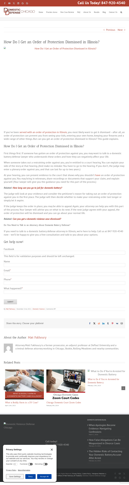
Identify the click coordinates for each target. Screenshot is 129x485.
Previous (110, 29)
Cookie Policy (86, 473)
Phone (7, 279)
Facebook (9, 249)
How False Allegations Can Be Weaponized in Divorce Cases (105, 441)
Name (7, 261)
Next (120, 29)
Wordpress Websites (98, 473)
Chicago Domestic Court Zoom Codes (62, 402)
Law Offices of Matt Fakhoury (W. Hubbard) (68, 475)
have (97, 175)
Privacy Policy (76, 473)
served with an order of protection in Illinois (43, 132)
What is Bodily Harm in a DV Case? (20, 402)
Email (7, 270)
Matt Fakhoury (10, 309)
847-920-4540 (61, 444)
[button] (121, 12)
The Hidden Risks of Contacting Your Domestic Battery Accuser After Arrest (105, 454)
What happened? (13, 288)
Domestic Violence (39, 309)
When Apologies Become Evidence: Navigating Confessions (102, 428)
